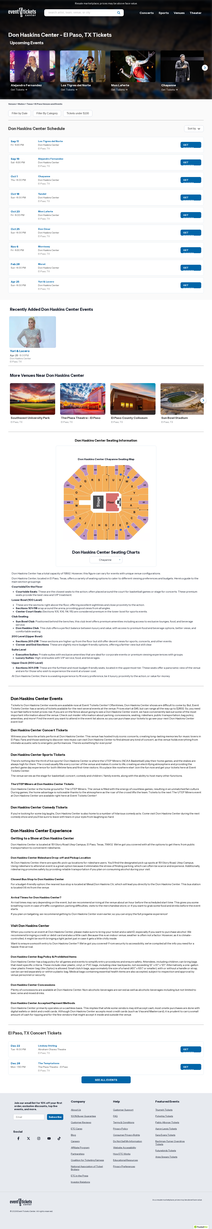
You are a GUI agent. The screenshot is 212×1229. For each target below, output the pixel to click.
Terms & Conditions (123, 1122)
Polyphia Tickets (164, 1116)
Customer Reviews (81, 1122)
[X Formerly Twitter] (29, 1139)
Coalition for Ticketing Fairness (87, 1160)
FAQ (115, 1116)
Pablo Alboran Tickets (167, 1122)
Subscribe (55, 1117)
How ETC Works (121, 1153)
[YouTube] (49, 1139)
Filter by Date (19, 113)
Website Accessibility (124, 1147)
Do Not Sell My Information (127, 1141)
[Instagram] (39, 1139)
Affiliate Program (80, 1147)
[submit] (118, 12)
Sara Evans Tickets (165, 1134)
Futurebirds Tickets (165, 1150)
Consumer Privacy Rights (126, 1134)
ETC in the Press (79, 1175)
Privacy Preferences (124, 1166)
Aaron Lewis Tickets (166, 1128)
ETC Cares (76, 1128)
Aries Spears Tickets (166, 1156)
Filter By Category (47, 113)
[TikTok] (59, 1139)
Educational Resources (125, 1160)
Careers (75, 1141)
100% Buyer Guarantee (83, 1116)
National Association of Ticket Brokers (87, 1168)
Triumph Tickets (163, 1109)
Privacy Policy (120, 1128)
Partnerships (77, 1153)
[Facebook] (18, 1139)
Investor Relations (80, 1181)
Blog (73, 1134)
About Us (76, 1109)
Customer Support (123, 1109)
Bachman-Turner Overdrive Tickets (170, 1143)
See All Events (106, 1079)
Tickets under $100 (78, 113)
